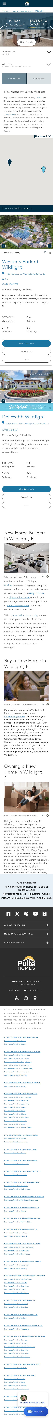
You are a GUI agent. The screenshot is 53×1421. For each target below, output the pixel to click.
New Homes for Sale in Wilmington (16, 1293)
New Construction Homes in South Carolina (24, 1336)
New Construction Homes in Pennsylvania (23, 1325)
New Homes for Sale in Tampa (14, 1124)
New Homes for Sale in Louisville (15, 1175)
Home (5, 11)
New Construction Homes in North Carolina (24, 1276)
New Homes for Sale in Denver (15, 1086)
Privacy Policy (31, 990)
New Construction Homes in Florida (20, 1094)
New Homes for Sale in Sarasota (15, 1121)
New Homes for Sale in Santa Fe (15, 1268)
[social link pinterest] (50, 253)
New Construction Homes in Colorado (22, 1083)
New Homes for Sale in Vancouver (16, 1414)
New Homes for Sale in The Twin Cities (17, 1222)
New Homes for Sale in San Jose (15, 1075)
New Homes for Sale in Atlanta (15, 1138)
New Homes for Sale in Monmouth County (18, 1247)
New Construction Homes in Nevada (20, 1229)
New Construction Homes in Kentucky (21, 1171)
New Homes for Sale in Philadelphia (16, 1329)
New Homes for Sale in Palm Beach (16, 1117)
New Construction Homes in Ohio (19, 1300)
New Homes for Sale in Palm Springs (17, 1065)
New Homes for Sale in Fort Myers (16, 1101)
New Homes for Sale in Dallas (14, 1382)
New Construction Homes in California (22, 1052)
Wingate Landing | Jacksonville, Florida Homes (26, 898)
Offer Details (26, 42)
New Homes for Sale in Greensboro (16, 1286)
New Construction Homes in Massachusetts (24, 1197)
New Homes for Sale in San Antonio (16, 1389)
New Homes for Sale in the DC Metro (17, 1189)
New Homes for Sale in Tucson (14, 1044)
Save (26, 359)
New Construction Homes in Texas (19, 1375)
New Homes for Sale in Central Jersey (17, 1254)
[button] (9, 162)
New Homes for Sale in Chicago (15, 1153)
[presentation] (1, 29)
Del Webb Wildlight (23, 417)
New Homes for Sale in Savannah (15, 1142)
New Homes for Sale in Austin (14, 1379)
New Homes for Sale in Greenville (16, 1350)
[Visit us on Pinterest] (26, 914)
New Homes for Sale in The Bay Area (17, 1055)
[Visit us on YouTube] (35, 914)
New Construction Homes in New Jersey (22, 1244)
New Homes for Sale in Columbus (16, 1307)
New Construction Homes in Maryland (21, 1182)
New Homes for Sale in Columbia (15, 1343)
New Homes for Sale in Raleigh (15, 1289)
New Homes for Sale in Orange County (17, 1062)
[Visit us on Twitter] (17, 914)
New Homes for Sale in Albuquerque (16, 1265)
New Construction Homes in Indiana (21, 1160)
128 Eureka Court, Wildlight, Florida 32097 (27, 423)
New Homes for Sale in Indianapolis (16, 1164)
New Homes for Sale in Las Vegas (16, 1233)
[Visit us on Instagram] (44, 914)
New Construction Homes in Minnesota (22, 1218)
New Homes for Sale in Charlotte (15, 1283)
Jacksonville (26, 11)
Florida (15, 11)
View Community (26, 343)
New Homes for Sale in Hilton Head (16, 1353)
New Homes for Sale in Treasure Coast (17, 1128)
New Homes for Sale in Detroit (15, 1211)
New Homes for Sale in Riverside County (18, 1069)
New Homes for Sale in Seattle (15, 1411)
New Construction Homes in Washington (23, 1407)
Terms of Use (14, 990)
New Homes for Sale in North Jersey (16, 1251)
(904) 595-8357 (10, 429)
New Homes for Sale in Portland (15, 1318)
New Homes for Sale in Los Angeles (16, 1058)
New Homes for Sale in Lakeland (15, 1107)
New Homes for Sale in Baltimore (16, 1186)
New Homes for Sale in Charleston (16, 1340)
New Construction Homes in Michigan (21, 1207)
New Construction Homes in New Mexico (22, 1261)
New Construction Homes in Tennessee (21, 1364)
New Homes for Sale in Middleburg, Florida (26, 894)
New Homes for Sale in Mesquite (15, 1236)
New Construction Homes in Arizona (21, 1037)
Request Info (26, 351)
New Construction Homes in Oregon (20, 1315)
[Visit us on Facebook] (8, 914)
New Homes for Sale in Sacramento (16, 1072)
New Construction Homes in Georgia (21, 1135)
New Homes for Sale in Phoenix (15, 1041)
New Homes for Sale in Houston (15, 1385)
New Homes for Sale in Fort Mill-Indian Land (19, 1347)
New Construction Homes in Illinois (20, 1149)
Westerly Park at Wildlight (20, 264)
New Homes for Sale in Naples (14, 1111)
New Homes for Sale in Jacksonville (16, 1104)
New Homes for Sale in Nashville (15, 1368)
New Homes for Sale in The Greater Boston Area (21, 1200)
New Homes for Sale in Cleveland (16, 1304)
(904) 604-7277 (10, 284)
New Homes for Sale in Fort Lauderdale (18, 1097)
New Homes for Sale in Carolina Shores (18, 1279)
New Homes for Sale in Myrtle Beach (17, 1357)
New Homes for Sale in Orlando (15, 1114)
